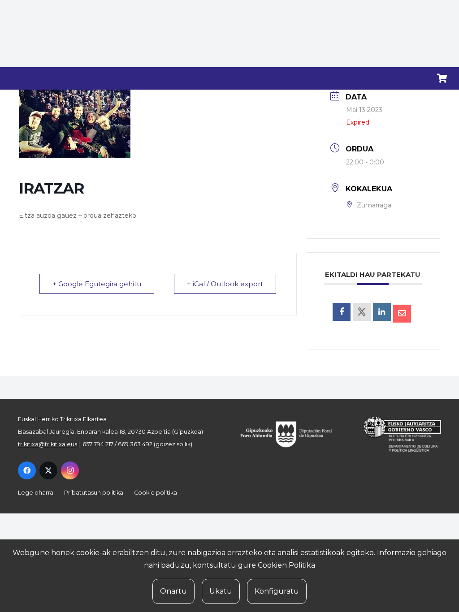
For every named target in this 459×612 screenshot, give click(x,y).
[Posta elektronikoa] (402, 314)
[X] (48, 470)
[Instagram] (70, 470)
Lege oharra (35, 492)
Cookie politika (155, 492)
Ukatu (220, 591)
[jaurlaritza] (396, 434)
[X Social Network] (362, 312)
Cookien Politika (286, 565)
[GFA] (291, 434)
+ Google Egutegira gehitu (96, 284)
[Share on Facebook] (342, 312)
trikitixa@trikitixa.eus (47, 444)
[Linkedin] (382, 312)
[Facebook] (27, 470)
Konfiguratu (277, 591)
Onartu (173, 591)
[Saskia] (442, 78)
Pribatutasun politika (93, 492)
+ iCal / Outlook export (225, 284)
